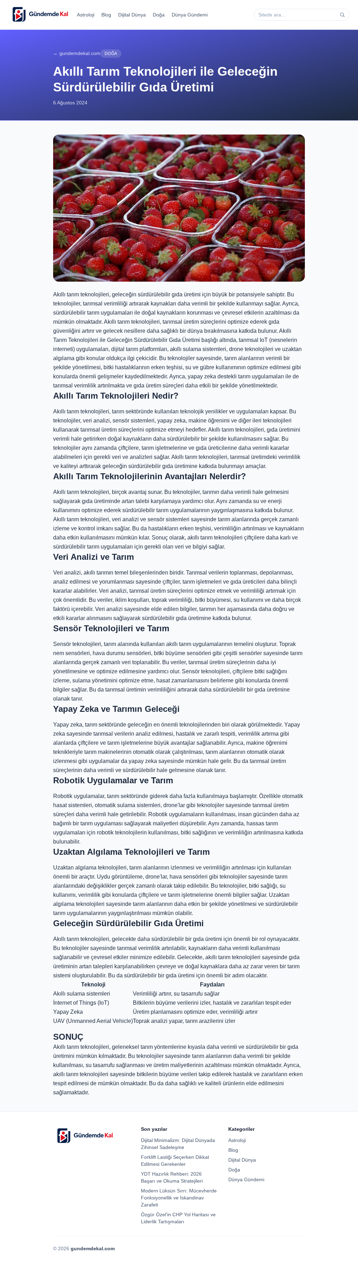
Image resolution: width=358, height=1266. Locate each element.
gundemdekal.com (93, 1248)
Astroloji (85, 15)
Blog (106, 15)
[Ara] (342, 15)
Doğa (159, 15)
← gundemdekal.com (76, 53)
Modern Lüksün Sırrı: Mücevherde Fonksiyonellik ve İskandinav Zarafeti (179, 1197)
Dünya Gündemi (190, 15)
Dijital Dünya (132, 15)
